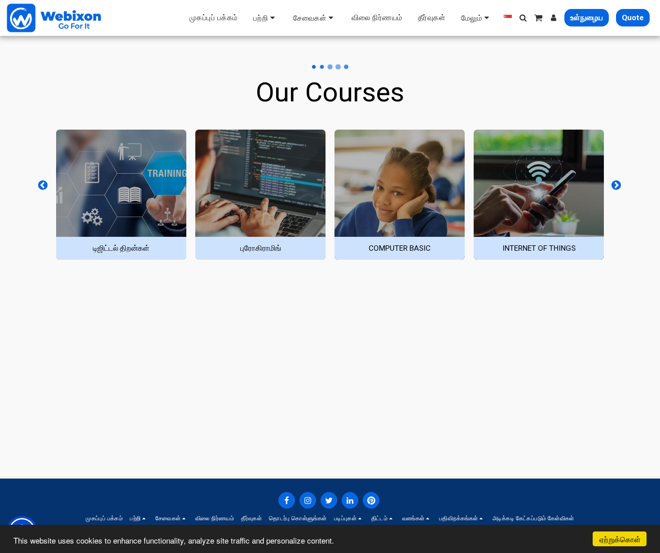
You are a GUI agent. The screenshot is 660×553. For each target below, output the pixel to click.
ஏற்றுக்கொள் (620, 538)
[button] (265, 18)
